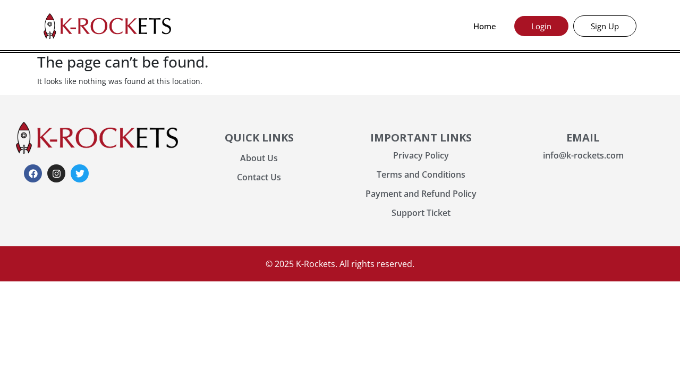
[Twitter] (80, 173)
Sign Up (605, 26)
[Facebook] (33, 173)
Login (541, 26)
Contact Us (259, 177)
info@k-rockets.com (583, 155)
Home (484, 26)
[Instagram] (56, 173)
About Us (259, 158)
